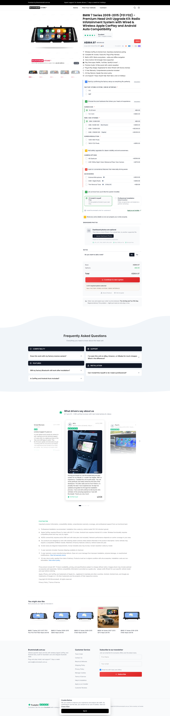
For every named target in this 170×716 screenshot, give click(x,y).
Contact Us (78, 658)
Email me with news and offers (111, 670)
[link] (98, 35)
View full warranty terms (58, 555)
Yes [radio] (137, 254)
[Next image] (77, 39)
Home (75, 8)
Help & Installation (81, 680)
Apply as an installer (133, 210)
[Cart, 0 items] (139, 7)
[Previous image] (31, 39)
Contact (103, 8)
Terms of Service (54, 582)
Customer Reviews (81, 688)
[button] (54, 39)
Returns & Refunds (81, 661)
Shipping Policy (80, 665)
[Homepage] (38, 7)
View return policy (54, 560)
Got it (85, 711)
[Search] (135, 8)
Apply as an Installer (81, 684)
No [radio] (132, 254)
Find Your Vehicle (89, 8)
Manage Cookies (80, 673)
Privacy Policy (43, 582)
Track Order (79, 654)
